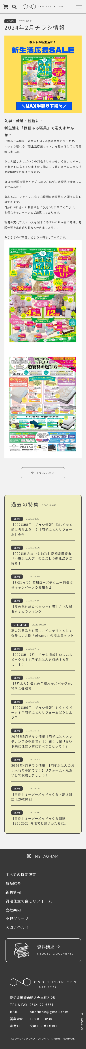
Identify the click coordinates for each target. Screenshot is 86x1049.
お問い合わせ (17, 927)
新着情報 (13, 892)
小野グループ (17, 918)
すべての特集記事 (21, 874)
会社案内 (13, 910)
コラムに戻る (45, 473)
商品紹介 (13, 883)
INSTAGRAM (45, 856)
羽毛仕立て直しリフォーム (29, 901)
